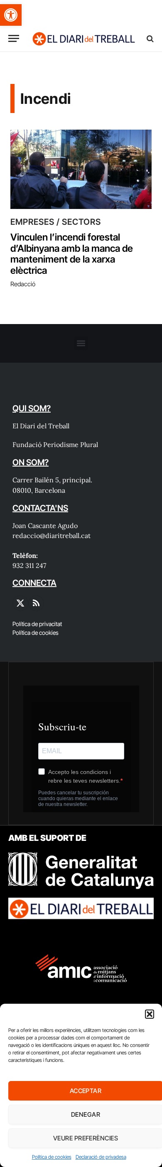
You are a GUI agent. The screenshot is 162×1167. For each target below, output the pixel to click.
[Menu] (13, 38)
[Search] (149, 38)
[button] (11, 15)
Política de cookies (51, 1157)
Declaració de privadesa (101, 1157)
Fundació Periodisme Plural (55, 444)
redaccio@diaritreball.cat (51, 535)
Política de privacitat (37, 623)
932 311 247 (29, 565)
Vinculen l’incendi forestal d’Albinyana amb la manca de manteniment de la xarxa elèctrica (71, 253)
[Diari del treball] (83, 38)
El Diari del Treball (40, 426)
